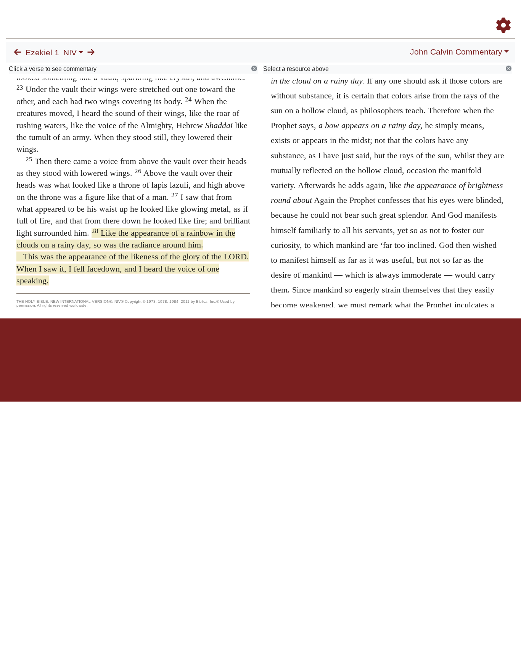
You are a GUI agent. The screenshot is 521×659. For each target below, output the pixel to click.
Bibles (245, 345)
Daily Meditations (377, 14)
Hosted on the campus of (222, 379)
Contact (311, 345)
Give (326, 345)
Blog (413, 14)
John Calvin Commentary (456, 51)
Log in (197, 345)
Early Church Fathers (318, 14)
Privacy (294, 345)
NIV (70, 52)
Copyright (276, 345)
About (259, 345)
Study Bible (442, 14)
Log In (473, 14)
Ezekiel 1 (42, 52)
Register (500, 14)
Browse (267, 14)
